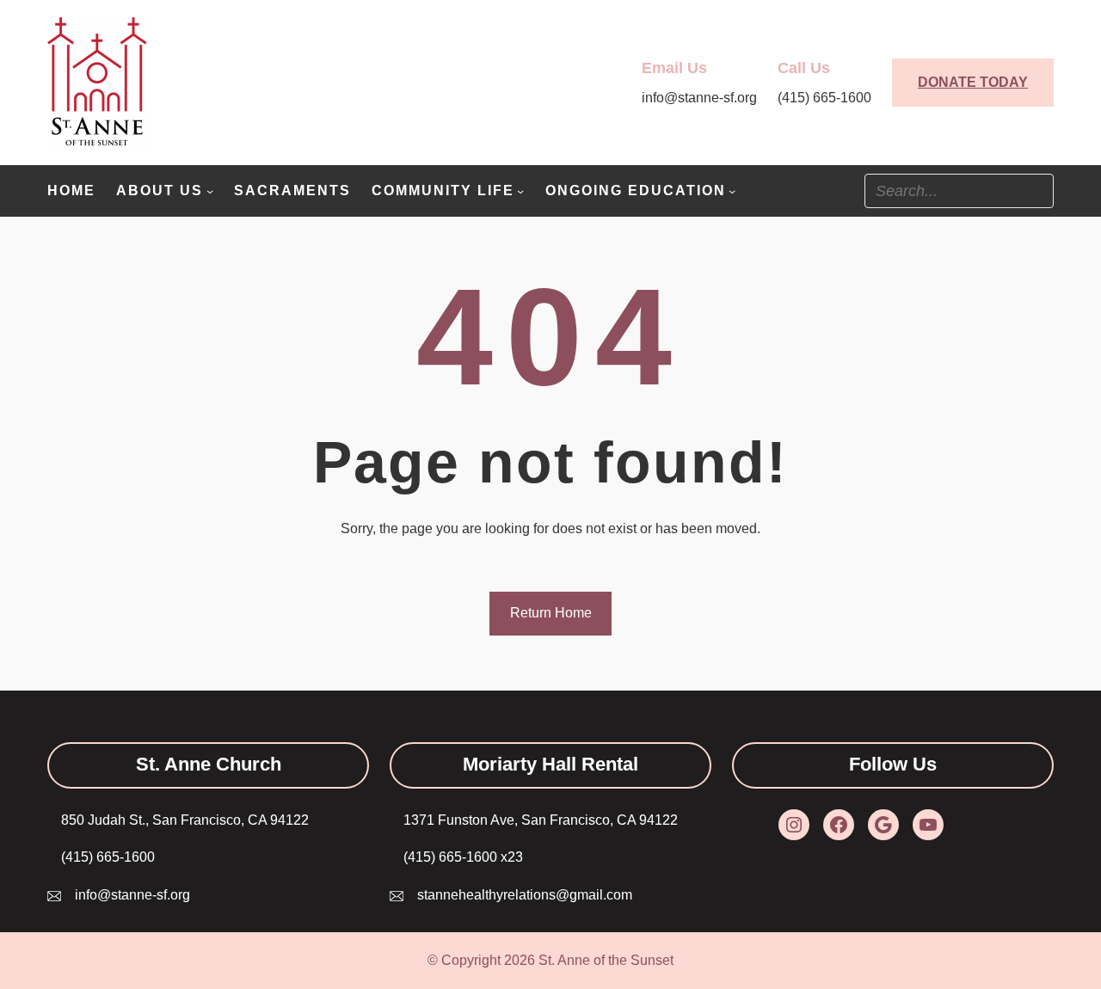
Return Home (551, 612)
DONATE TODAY (973, 82)
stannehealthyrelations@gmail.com (524, 895)
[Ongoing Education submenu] (732, 190)
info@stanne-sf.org (132, 895)
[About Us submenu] (209, 190)
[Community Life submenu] (520, 190)
